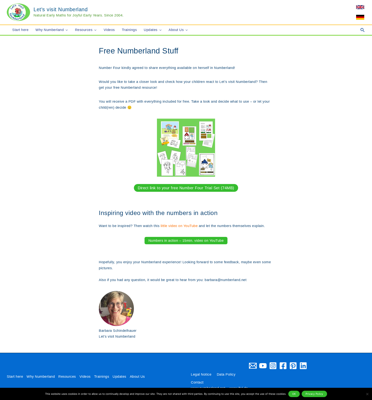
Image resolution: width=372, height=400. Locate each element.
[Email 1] (253, 366)
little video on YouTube (179, 226)
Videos (85, 376)
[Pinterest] (293, 366)
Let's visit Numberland (61, 9)
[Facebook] (283, 366)
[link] (360, 7)
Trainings (101, 376)
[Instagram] (273, 366)
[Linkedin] (303, 366)
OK (294, 393)
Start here (15, 376)
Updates (119, 376)
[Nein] (367, 394)
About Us (137, 376)
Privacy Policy (314, 393)
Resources (67, 376)
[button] (66, 30)
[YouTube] (263, 366)
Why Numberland (41, 376)
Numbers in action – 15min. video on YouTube (186, 241)
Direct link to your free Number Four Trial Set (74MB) (186, 188)
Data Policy (226, 374)
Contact (197, 382)
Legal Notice (201, 374)
